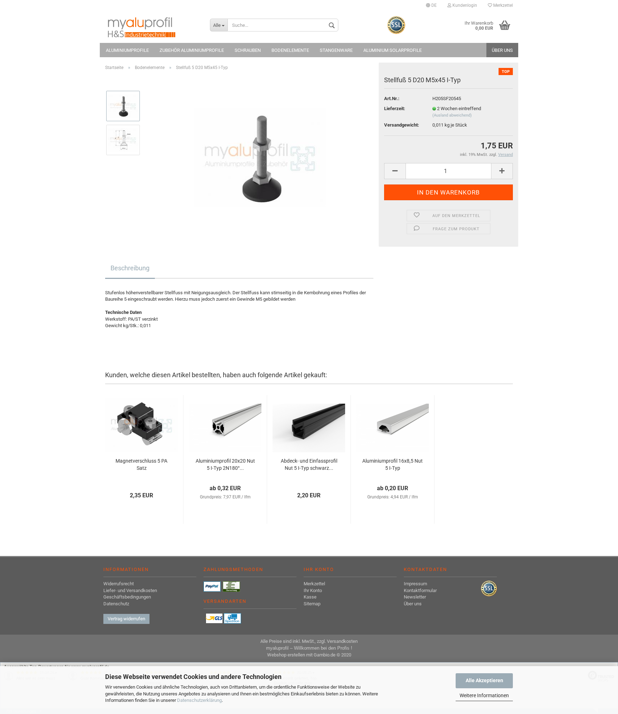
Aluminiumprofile (127, 50)
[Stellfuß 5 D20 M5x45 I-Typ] (260, 156)
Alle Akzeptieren (484, 680)
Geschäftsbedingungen (127, 597)
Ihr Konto (313, 590)
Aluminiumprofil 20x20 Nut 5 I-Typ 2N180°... (225, 464)
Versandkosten (342, 641)
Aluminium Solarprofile (392, 50)
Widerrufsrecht (118, 583)
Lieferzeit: (394, 108)
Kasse (310, 597)
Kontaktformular (420, 590)
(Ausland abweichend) (452, 115)
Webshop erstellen (286, 655)
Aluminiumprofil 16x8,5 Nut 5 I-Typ (392, 464)
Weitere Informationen (484, 695)
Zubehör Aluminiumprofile (192, 50)
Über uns (502, 50)
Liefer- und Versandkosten (130, 590)
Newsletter (415, 597)
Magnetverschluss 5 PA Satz (141, 464)
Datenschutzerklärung (199, 700)
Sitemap (312, 603)
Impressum (415, 583)
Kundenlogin (464, 5)
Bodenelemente (290, 50)
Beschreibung (130, 268)
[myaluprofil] (152, 27)
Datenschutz (116, 603)
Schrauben (248, 50)
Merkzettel (502, 5)
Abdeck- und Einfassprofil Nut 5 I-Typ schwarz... (309, 464)
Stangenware (336, 50)
